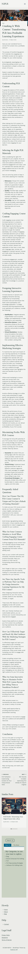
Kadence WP (14, 949)
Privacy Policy (6, 935)
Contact (6, 924)
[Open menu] (24, 4)
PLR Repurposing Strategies (14, 863)
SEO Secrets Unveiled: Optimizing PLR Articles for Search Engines (20, 779)
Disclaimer (5, 937)
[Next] (24, 812)
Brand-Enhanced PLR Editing (15, 858)
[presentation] (14, 806)
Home (6, 909)
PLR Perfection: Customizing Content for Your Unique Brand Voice (7, 779)
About (6, 912)
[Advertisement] (14, 882)
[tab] (7, 845)
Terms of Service (6, 940)
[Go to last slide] (4, 812)
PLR (3, 23)
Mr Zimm (6, 39)
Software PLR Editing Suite (14, 865)
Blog (7, 856)
